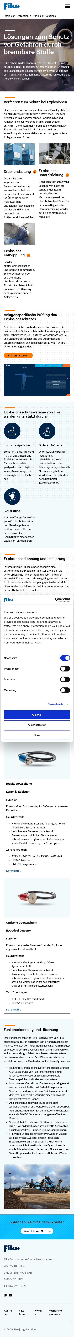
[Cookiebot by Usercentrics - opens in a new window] (55, 600)
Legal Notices (28, 1329)
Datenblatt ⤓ (14, 870)
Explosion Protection (16, 15)
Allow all (37, 714)
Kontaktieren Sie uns (37, 1231)
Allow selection (37, 724)
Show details (55, 704)
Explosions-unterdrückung (51, 173)
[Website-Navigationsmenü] (67, 6)
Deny (37, 734)
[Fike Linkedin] (5, 1295)
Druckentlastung (17, 171)
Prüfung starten (18, 355)
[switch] (65, 668)
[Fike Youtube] (10, 1295)
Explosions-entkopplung (14, 253)
